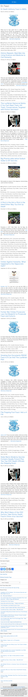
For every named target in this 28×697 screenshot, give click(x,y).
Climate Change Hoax (16, 89)
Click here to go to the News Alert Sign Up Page (9, 587)
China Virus (17, 303)
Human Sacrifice (20, 554)
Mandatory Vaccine (12, 98)
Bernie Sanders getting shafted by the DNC (9, 636)
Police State (7, 197)
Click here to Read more (14, 39)
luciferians (11, 195)
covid (7, 402)
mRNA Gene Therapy (5, 407)
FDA (16, 42)
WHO (25, 44)
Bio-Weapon (11, 303)
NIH (22, 42)
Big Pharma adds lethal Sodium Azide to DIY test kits (13, 160)
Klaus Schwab (22, 194)
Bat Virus (9, 400)
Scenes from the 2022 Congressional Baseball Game (11, 621)
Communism (13, 192)
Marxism (3, 197)
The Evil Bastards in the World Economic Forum (10, 605)
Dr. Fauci (18, 46)
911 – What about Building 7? (6, 595)
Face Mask (14, 452)
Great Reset (15, 194)
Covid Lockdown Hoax (14, 402)
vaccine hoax (20, 48)
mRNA (2, 155)
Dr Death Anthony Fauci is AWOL (14, 9)
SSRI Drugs (19, 299)
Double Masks (16, 450)
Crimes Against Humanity (6, 305)
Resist (12, 197)
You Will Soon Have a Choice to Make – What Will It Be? (12, 609)
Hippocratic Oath (17, 307)
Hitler (20, 96)
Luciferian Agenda (23, 153)
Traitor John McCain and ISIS (6, 680)
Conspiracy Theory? (15, 144)
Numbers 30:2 (4, 286)
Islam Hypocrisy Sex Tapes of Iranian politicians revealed (12, 655)
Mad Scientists (4, 98)
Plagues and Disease (15, 91)
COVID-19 (22, 303)
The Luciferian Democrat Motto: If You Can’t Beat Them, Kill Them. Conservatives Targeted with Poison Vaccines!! (13, 106)
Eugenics (13, 42)
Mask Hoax (20, 452)
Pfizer (5, 155)
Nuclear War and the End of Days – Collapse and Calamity (12, 603)
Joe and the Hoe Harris (19, 244)
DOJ (14, 240)
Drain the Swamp (19, 240)
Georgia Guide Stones (13, 96)
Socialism (16, 197)
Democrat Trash (8, 240)
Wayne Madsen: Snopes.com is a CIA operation (10, 640)
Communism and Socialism (19, 238)
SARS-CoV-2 (13, 309)
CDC (9, 42)
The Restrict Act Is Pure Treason (7, 601)
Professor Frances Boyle (6, 352)
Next (7, 558)
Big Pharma (4, 42)
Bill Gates (4, 94)
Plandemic (14, 48)
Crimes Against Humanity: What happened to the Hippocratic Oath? (13, 264)
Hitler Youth (24, 96)
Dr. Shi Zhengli (7, 405)
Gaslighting (12, 242)
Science (15, 44)
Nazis (18, 98)
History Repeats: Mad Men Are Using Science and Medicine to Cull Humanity (13, 55)
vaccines (13, 100)
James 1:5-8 (3, 435)
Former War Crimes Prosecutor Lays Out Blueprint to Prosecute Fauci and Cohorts (13, 314)
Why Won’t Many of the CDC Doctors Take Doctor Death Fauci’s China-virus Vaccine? (12, 514)
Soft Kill (9, 155)
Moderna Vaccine (17, 507)
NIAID (19, 42)
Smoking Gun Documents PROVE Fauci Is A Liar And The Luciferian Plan (14, 357)
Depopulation (10, 94)
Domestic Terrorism (5, 146)
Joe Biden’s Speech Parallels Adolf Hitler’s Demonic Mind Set (13, 607)
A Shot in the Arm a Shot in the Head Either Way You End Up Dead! (13, 204)
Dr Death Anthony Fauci (10, 46)
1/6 (3, 238)
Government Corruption (20, 242)
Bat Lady (4, 400)
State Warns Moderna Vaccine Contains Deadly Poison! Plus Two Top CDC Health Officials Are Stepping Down (13, 460)
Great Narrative (20, 146)
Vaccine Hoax (20, 44)
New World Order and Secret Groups (12, 246)
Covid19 (23, 89)
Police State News (15, 247)
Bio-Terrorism (5, 303)
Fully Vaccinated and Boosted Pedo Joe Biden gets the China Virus (14, 624)
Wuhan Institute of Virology (10, 409)
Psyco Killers (10, 44)
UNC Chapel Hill (16, 407)
